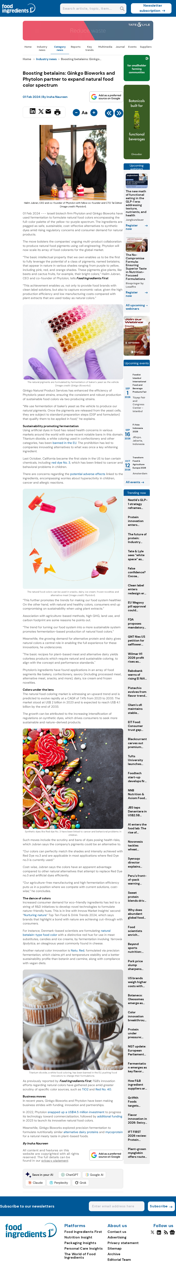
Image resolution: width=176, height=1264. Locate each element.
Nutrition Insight (78, 1237)
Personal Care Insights (83, 1248)
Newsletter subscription (151, 8)
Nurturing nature (35, 915)
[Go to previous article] (109, 114)
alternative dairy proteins (81, 1132)
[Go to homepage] (31, 1237)
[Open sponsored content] (88, 39)
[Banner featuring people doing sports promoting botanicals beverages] (137, 158)
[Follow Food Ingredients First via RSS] (165, 1234)
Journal (120, 46)
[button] (69, 1174)
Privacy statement (123, 1243)
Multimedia (105, 46)
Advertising (117, 1237)
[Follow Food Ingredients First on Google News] (173, 1234)
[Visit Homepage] (19, 16)
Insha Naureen (57, 97)
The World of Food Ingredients (80, 1255)
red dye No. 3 (61, 462)
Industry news (42, 48)
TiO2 (85, 1089)
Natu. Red (77, 950)
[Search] (122, 9)
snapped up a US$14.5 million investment (76, 1112)
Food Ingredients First (83, 1232)
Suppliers (146, 46)
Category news (60, 48)
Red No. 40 (103, 1089)
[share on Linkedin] (33, 112)
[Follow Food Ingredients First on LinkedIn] (158, 1234)
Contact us (117, 1232)
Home (28, 46)
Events (132, 46)
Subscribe (159, 1206)
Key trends (89, 48)
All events (133, 482)
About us (117, 1226)
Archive (114, 1254)
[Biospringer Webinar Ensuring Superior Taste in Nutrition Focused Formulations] (137, 354)
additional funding (109, 1116)
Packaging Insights (80, 1243)
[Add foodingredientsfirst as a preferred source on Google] (106, 96)
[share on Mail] (49, 111)
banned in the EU (64, 443)
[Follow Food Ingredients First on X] (152, 1234)
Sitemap (114, 1248)
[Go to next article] (119, 114)
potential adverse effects (87, 474)
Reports (75, 46)
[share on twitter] (41, 112)
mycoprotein (114, 1132)
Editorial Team (119, 1260)
